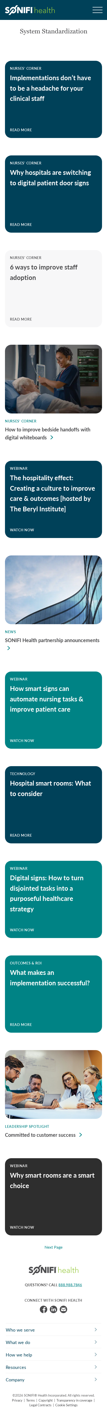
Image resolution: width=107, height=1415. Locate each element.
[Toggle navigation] (97, 10)
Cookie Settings (66, 1405)
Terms (30, 1400)
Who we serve (20, 1330)
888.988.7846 (70, 1284)
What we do (18, 1342)
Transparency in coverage (74, 1400)
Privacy (17, 1400)
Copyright (46, 1400)
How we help (19, 1355)
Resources (16, 1367)
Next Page (53, 1247)
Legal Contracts (40, 1405)
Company (15, 1380)
